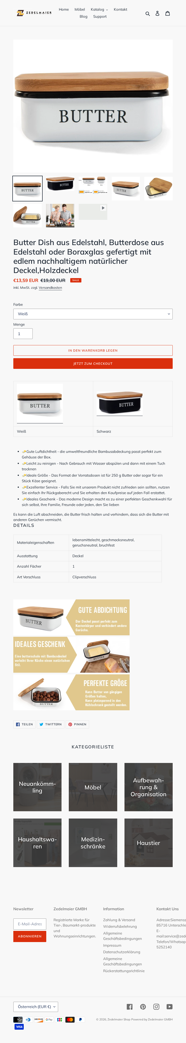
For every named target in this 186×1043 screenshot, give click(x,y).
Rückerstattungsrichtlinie (124, 970)
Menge (19, 324)
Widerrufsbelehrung (120, 926)
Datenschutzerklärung (121, 952)
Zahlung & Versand (119, 920)
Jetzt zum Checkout (93, 363)
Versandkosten (50, 287)
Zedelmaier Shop (119, 1019)
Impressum (112, 945)
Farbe (18, 304)
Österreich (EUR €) (34, 1006)
